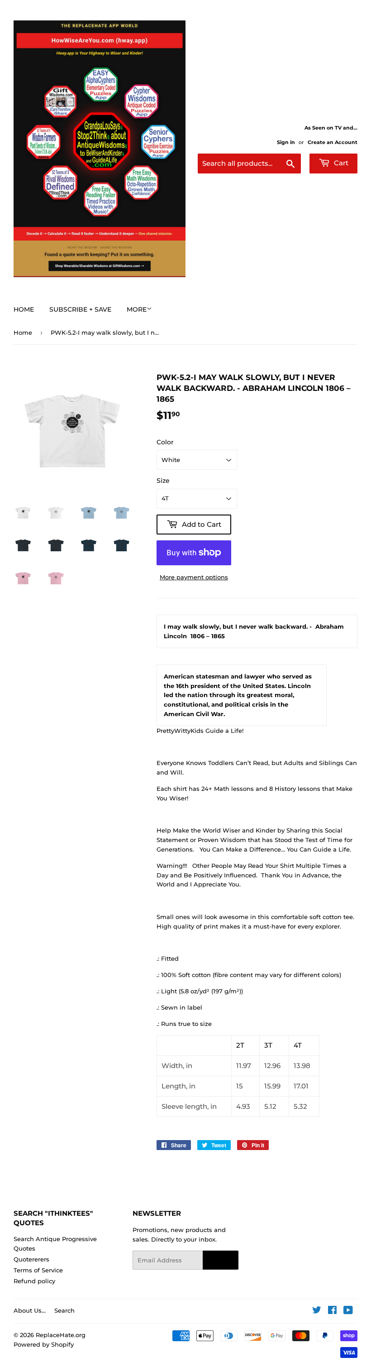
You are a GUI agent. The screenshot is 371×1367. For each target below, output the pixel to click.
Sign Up (221, 1260)
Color (165, 442)
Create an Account (332, 142)
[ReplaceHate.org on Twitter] (316, 1311)
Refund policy (34, 1281)
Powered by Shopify (44, 1344)
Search (64, 1310)
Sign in (286, 142)
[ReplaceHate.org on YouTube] (348, 1311)
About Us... (30, 1310)
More (137, 309)
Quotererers (31, 1259)
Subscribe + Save (80, 309)
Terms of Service (38, 1270)
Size (163, 481)
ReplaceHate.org (61, 1334)
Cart (340, 163)
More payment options (194, 577)
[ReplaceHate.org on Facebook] (332, 1311)
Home (24, 309)
